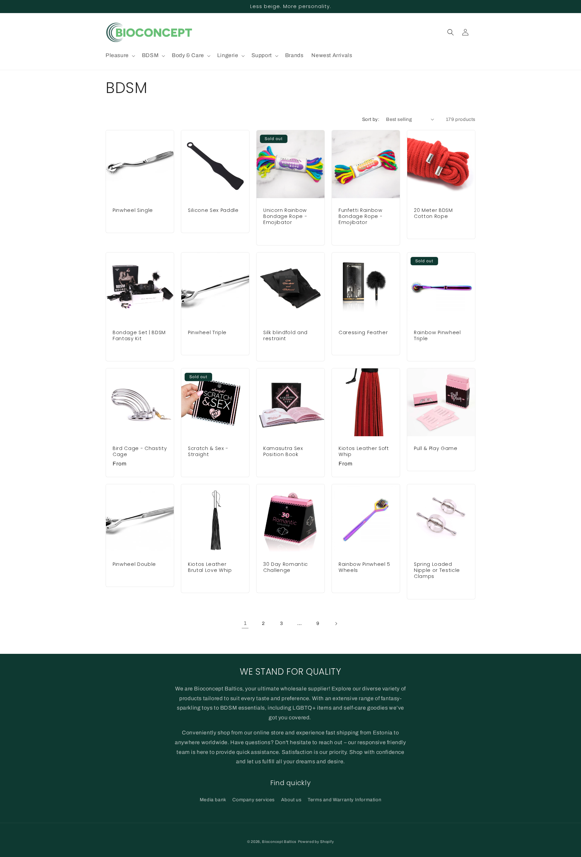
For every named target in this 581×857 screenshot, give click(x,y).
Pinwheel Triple (207, 332)
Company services (253, 799)
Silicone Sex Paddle (213, 210)
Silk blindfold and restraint (285, 335)
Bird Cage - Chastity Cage (140, 451)
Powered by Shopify (316, 842)
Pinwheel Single (133, 210)
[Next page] (335, 623)
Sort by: (370, 119)
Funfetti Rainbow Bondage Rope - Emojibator (361, 216)
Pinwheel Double (134, 564)
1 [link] (245, 623)
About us (291, 799)
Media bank (213, 799)
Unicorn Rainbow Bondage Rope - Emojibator (285, 216)
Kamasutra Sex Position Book (283, 451)
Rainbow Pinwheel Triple (437, 335)
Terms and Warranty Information (344, 799)
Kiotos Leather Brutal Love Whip (210, 567)
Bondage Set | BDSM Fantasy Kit (139, 335)
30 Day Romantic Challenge (285, 567)
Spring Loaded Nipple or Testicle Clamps (437, 570)
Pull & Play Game (436, 448)
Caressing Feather (363, 332)
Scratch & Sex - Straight (208, 451)
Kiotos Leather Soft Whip (364, 451)
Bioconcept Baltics (279, 842)
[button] (120, 55)
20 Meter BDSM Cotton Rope (433, 213)
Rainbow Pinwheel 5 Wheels (364, 567)
